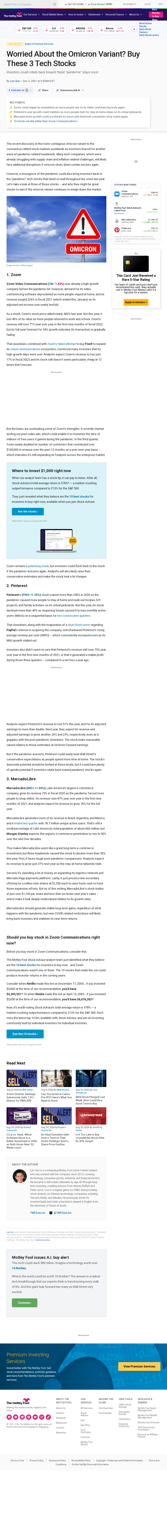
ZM (51, 284)
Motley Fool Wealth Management (147, 1416)
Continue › (24, 1302)
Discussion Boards (124, 1413)
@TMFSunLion (62, 1212)
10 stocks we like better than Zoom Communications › (46, 121)
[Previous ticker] (10, 29)
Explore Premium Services (39, 44)
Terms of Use (17, 1460)
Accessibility (129, 4)
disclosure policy (42, 1240)
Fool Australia (106, 1408)
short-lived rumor (79, 625)
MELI (30, 788)
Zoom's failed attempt (61, 344)
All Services (87, 1408)
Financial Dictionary (124, 1425)
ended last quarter (26, 823)
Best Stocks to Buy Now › (156, 14)
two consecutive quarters (74, 615)
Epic (83, 1420)
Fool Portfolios (86, 1431)
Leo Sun (15, 81)
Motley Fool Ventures (148, 1422)
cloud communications (25, 349)
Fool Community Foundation (146, 1428)
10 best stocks (79, 496)
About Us (61, 1408)
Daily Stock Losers (149, 35)
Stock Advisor (85, 1414)
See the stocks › (28, 511)
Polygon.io (43, 1427)
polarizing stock (38, 566)
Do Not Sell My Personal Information (90, 1464)
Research (61, 1418)
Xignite (31, 1427)
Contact (60, 1427)
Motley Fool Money (86, 1443)
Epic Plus (85, 1425)
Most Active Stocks (145, 25)
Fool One (85, 1437)
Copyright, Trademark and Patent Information (119, 1460)
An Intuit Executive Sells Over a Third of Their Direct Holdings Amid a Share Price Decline (55, 1139)
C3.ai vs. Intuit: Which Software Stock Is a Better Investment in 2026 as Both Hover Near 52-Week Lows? (22, 1141)
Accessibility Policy (81, 1460)
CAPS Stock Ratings (125, 1405)
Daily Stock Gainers (145, 30)
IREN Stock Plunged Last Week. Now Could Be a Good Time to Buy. (90, 1100)
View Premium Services (139, 1366)
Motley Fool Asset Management (147, 1409)
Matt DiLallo (63, 1089)
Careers (60, 1413)
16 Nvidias (19, 1268)
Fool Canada (105, 1413)
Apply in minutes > (136, 302)
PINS (26, 594)
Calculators (124, 1419)
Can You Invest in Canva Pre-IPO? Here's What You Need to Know (56, 1097)
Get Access (119, 213)
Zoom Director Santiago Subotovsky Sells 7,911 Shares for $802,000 (21, 1097)
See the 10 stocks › (25, 1034)
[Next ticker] (134, 29)
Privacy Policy (37, 1460)
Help (160, 4)
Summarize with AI (70, 90)
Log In (147, 4)
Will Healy (27, 1089)
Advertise (61, 1432)
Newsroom (61, 1423)
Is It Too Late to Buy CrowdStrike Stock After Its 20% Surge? (90, 1138)
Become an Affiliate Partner (148, 1435)
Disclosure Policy (57, 1460)
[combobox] (29, 4)
